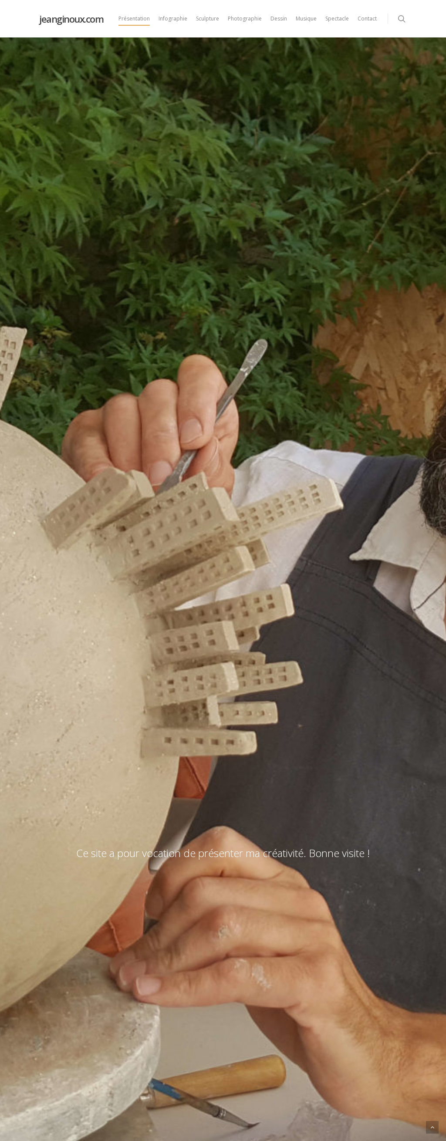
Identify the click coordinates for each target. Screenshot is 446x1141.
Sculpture (207, 18)
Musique (306, 18)
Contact (367, 18)
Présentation (134, 18)
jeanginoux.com (71, 19)
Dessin (278, 18)
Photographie (245, 18)
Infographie (173, 18)
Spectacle (337, 18)
